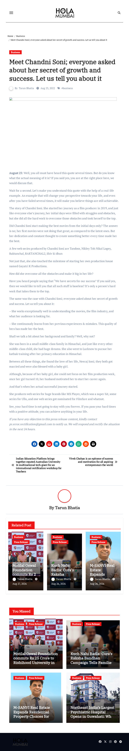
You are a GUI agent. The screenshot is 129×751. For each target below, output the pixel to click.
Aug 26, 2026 (58, 583)
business (68, 88)
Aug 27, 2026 (19, 583)
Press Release (21, 542)
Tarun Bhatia (26, 88)
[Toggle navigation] (11, 13)
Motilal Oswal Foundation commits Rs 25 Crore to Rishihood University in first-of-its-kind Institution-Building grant (35, 664)
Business (15, 52)
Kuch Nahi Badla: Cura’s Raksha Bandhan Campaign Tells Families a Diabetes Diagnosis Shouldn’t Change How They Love (92, 664)
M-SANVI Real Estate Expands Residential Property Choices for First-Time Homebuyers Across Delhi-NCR (34, 716)
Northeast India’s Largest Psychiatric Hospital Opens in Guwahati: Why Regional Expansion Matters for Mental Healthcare (92, 718)
